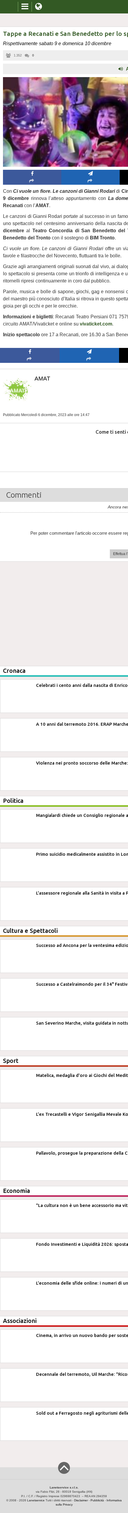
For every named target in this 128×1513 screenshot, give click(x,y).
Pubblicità (97, 1500)
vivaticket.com (96, 323)
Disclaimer (81, 1500)
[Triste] (89, 450)
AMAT (42, 378)
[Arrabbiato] (30, 450)
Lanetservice (36, 1500)
